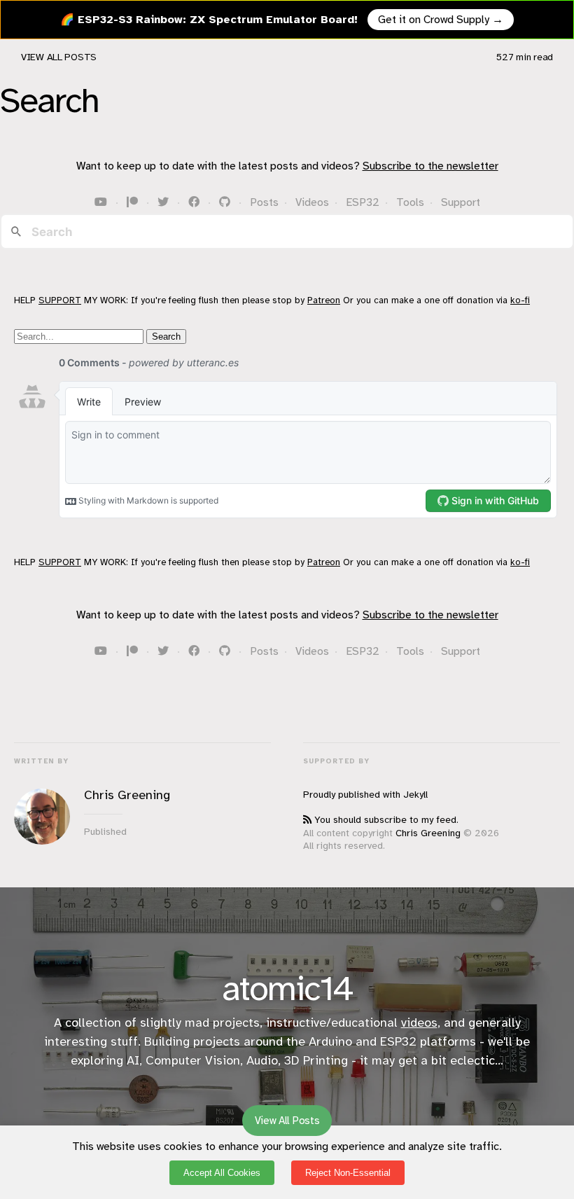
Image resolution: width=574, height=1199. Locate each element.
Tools (410, 202)
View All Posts (59, 57)
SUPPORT (59, 300)
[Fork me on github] (226, 202)
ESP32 (362, 202)
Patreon (323, 300)
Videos (312, 202)
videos (419, 1022)
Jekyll (415, 795)
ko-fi (520, 300)
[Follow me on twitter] (165, 202)
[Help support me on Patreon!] (134, 202)
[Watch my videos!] (102, 202)
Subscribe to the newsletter (430, 166)
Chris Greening (428, 833)
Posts (264, 202)
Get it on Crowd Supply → (440, 20)
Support (460, 202)
